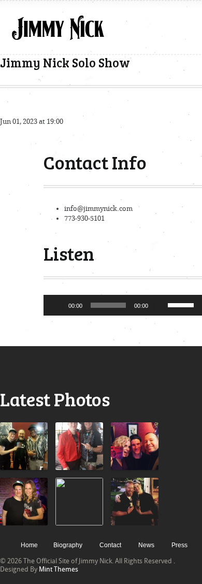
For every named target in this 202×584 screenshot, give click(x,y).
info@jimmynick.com (98, 208)
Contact (110, 545)
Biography (67, 545)
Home (29, 545)
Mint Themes (58, 569)
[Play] (57, 305)
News (146, 545)
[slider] (182, 304)
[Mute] (159, 305)
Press (179, 545)
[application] (123, 305)
